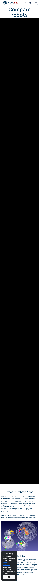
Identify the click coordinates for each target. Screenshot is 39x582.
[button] (30, 3)
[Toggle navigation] (36, 3)
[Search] (25, 3)
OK (9, 577)
